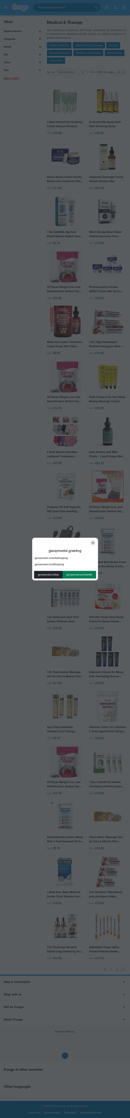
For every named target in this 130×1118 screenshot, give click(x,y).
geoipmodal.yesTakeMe (79, 574)
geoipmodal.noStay (48, 574)
